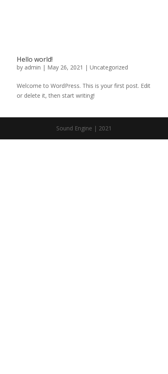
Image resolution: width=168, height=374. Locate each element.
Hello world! (35, 59)
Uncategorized (109, 67)
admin (32, 67)
